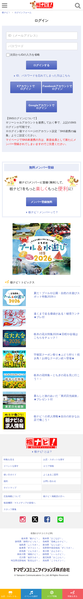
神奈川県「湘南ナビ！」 (29, 554)
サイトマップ (10, 487)
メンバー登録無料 (41, 201)
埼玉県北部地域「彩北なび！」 (26, 561)
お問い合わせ (49, 481)
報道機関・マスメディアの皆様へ (20, 503)
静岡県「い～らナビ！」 (54, 554)
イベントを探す (31, 596)
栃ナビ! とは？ (43, 451)
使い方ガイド (10, 474)
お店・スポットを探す (10, 596)
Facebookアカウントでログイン (57, 87)
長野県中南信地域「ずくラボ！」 (59, 548)
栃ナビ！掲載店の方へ (53, 496)
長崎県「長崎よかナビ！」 (55, 542)
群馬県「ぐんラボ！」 (30, 551)
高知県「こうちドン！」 (54, 561)
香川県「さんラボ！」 (53, 551)
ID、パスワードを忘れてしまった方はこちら (43, 75)
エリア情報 (52, 596)
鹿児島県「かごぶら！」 (54, 557)
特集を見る (9, 459)
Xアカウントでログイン (26, 87)
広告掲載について (12, 496)
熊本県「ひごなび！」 (53, 538)
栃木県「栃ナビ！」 (31, 538)
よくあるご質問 (50, 474)
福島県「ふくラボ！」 (30, 545)
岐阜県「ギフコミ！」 (30, 548)
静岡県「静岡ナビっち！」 (28, 542)
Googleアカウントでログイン (41, 106)
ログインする (41, 65)
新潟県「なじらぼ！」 (53, 545)
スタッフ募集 (10, 509)
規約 (6, 481)
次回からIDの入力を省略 (25, 54)
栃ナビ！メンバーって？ (43, 212)
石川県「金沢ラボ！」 (30, 557)
